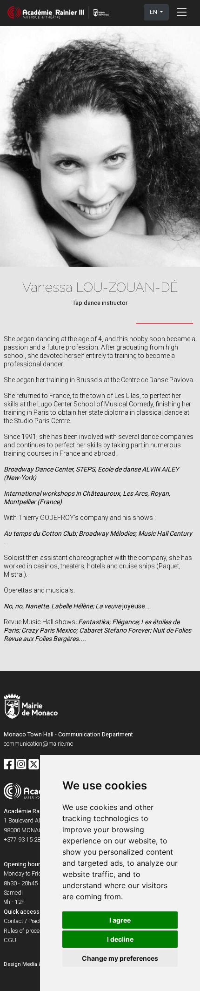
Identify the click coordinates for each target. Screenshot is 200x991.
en (154, 11)
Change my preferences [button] (120, 958)
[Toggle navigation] (182, 12)
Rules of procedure (27, 930)
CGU (10, 940)
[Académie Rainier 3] (58, 12)
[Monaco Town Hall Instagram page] (21, 764)
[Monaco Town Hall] (31, 707)
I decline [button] (120, 939)
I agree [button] (120, 920)
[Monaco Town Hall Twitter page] (34, 764)
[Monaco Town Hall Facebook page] (9, 764)
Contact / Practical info (32, 920)
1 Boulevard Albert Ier (31, 820)
